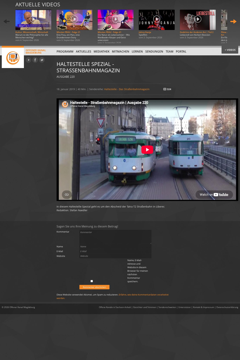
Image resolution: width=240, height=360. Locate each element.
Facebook (35, 60)
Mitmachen (120, 51)
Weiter (233, 21)
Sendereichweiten (167, 307)
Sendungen (154, 51)
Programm (65, 51)
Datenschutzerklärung (227, 307)
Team (169, 51)
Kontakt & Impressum (203, 307)
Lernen (137, 51)
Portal (181, 51)
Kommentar (63, 231)
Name (60, 246)
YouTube (28, 60)
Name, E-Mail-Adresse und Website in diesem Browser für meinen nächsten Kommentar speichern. (137, 271)
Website (61, 256)
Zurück (7, 21)
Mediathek (101, 51)
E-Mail (60, 251)
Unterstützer (184, 307)
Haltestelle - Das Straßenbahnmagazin (127, 89)
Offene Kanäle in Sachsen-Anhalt (115, 307)
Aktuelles (83, 51)
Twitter (42, 60)
